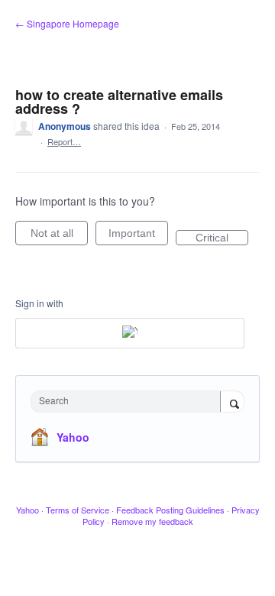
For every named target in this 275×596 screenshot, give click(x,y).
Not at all (59, 236)
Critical (222, 238)
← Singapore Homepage (67, 23)
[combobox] (129, 401)
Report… (64, 141)
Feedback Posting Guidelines (170, 510)
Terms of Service (77, 510)
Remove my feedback (152, 521)
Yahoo (73, 437)
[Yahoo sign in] (129, 333)
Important (138, 236)
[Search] (232, 402)
